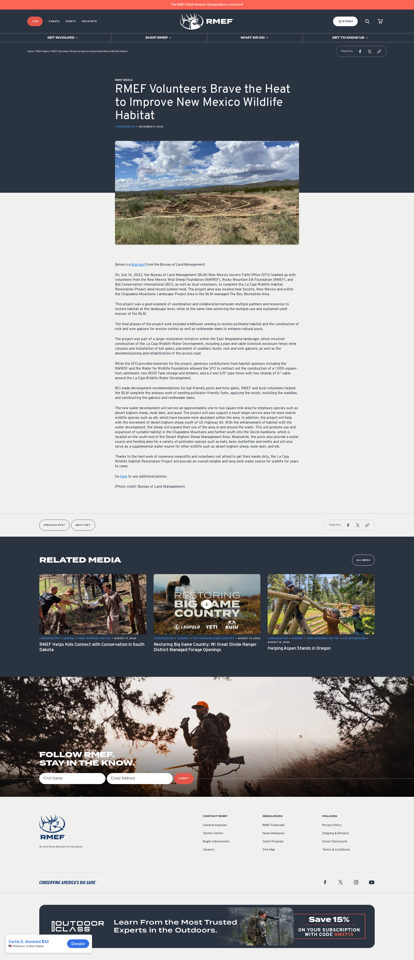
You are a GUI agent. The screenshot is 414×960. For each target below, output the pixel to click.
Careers (208, 850)
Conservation (125, 126)
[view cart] (380, 21)
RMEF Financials (274, 825)
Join (35, 21)
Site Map (269, 850)
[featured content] (207, 926)
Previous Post (54, 525)
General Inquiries (215, 825)
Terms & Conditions (336, 850)
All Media (363, 560)
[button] (360, 51)
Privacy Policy (332, 825)
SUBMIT (184, 778)
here (123, 476)
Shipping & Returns (335, 833)
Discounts (89, 21)
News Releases (274, 833)
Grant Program (273, 842)
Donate (54, 21)
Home (30, 51)
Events (71, 21)
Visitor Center (213, 833)
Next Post (83, 525)
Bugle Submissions (216, 842)
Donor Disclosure (334, 842)
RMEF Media (42, 51)
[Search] (367, 21)
